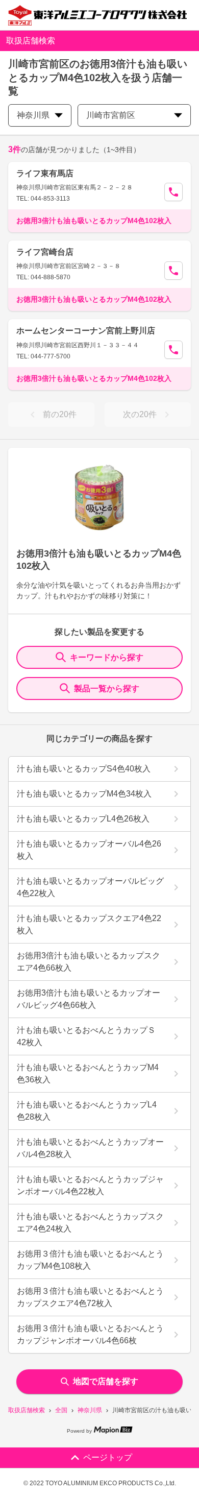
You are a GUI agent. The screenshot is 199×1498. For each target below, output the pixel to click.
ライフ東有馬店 (44, 173)
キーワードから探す (106, 657)
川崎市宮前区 (110, 115)
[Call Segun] (173, 192)
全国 (61, 1410)
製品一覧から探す (106, 688)
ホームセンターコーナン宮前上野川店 (85, 330)
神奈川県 (90, 1410)
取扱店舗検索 (26, 1410)
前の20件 (60, 414)
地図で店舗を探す (105, 1381)
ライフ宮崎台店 (44, 252)
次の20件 (140, 414)
